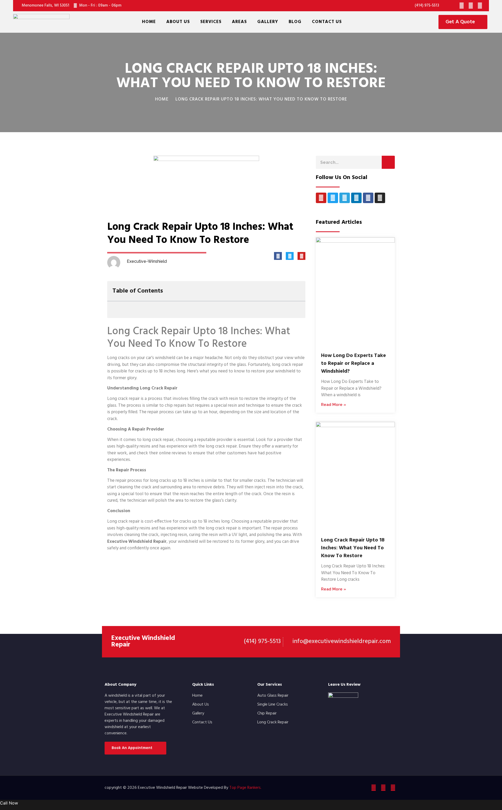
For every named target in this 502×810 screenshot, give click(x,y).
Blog (295, 21)
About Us (178, 21)
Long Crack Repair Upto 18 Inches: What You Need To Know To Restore (353, 548)
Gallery (267, 21)
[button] (297, 291)
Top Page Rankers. (245, 787)
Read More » (333, 404)
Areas (239, 21)
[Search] (388, 162)
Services (210, 21)
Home (149, 21)
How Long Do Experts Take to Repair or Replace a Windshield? (353, 363)
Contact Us (327, 21)
